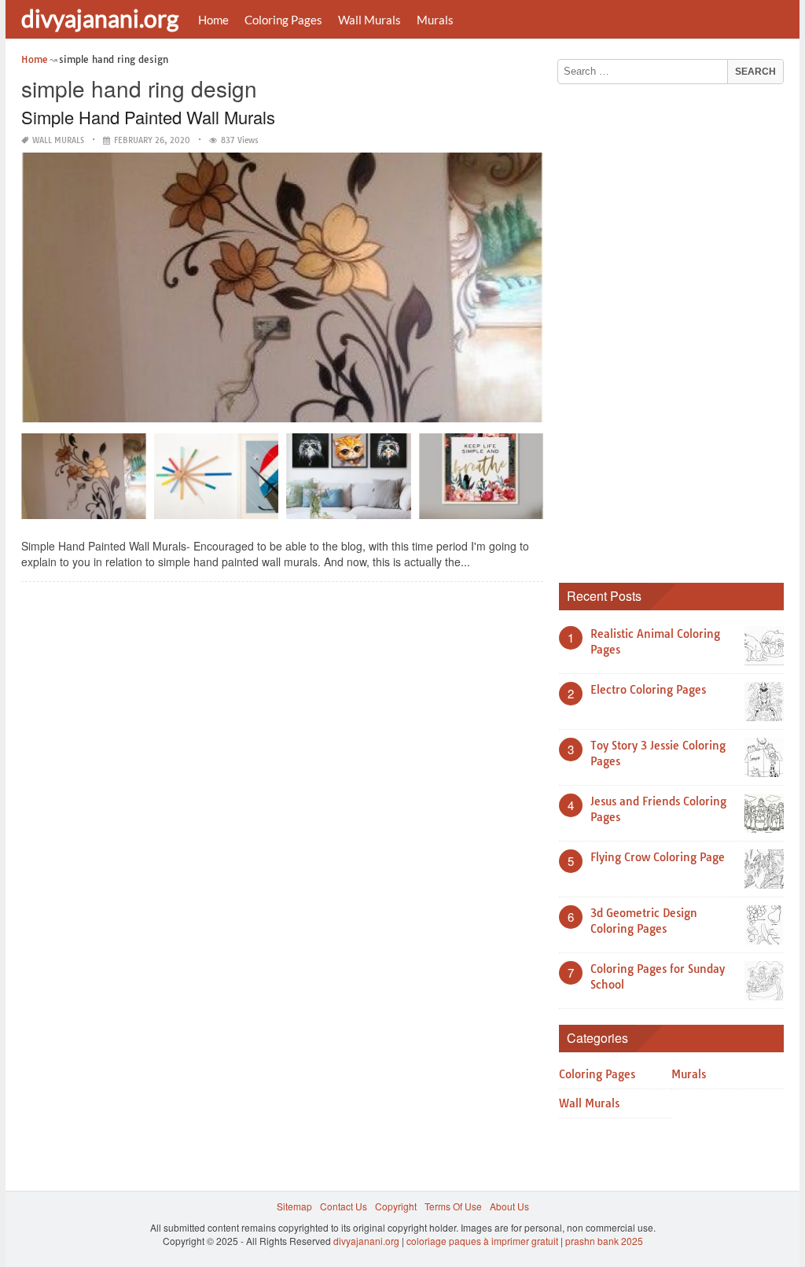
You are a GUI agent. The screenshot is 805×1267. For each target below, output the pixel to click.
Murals (435, 20)
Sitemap (294, 1206)
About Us (509, 1206)
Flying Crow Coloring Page (657, 857)
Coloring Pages (283, 20)
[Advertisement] (677, 328)
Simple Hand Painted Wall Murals (148, 117)
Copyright (396, 1206)
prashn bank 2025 (604, 1240)
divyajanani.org (99, 18)
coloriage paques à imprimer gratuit (482, 1240)
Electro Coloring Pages (648, 690)
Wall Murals (369, 20)
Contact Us (343, 1206)
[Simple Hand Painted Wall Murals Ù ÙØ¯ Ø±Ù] (83, 481)
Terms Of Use (453, 1206)
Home (213, 20)
